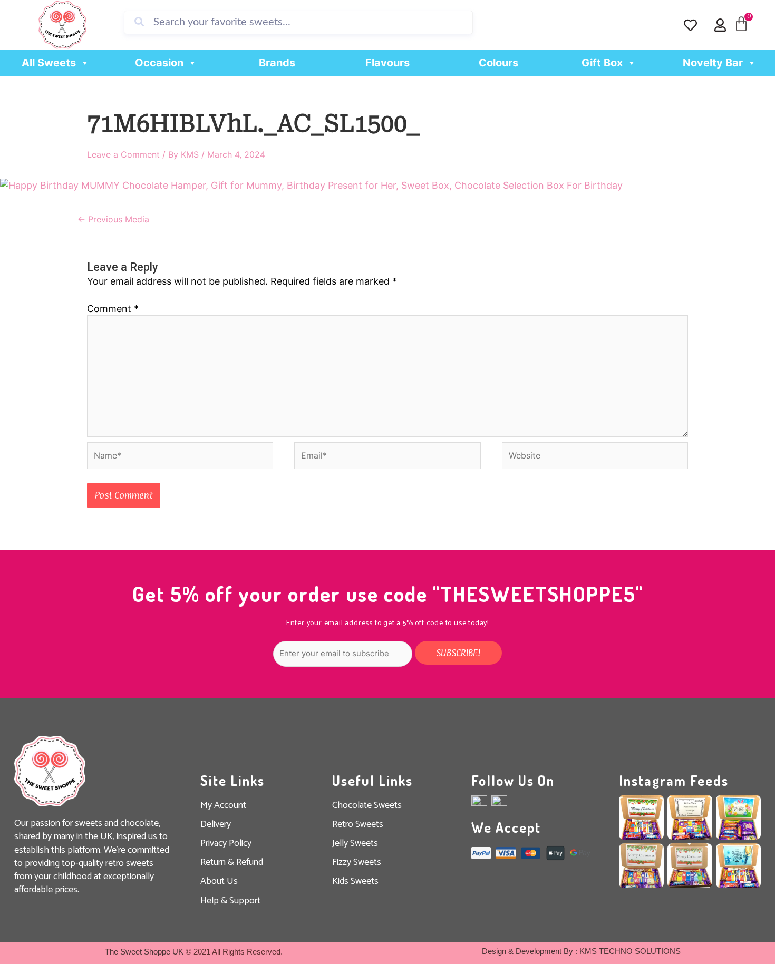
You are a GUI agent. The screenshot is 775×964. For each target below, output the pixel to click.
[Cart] (741, 24)
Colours (498, 62)
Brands (277, 62)
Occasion (159, 62)
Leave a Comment (123, 154)
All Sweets (49, 62)
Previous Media (113, 219)
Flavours (387, 62)
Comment (113, 308)
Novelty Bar (713, 62)
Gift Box (602, 62)
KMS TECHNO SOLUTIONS (630, 951)
